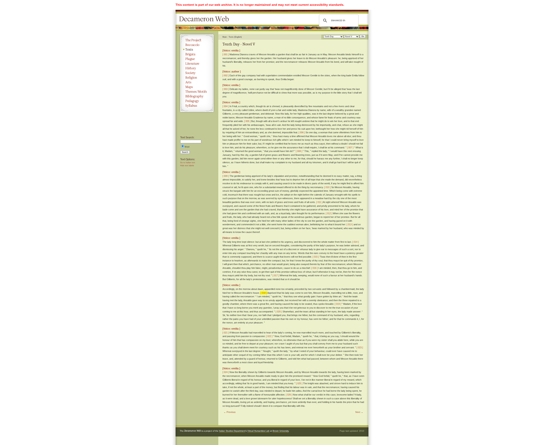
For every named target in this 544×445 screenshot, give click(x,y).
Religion (197, 77)
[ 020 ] (279, 311)
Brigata (197, 54)
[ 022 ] (269, 336)
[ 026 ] (289, 394)
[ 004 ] (225, 106)
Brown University (281, 431)
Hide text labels (187, 165)
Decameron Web (205, 19)
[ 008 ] (299, 151)
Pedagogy (197, 101)
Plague (197, 59)
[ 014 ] (355, 242)
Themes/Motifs (197, 91)
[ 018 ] (264, 293)
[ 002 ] (225, 75)
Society (197, 73)
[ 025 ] (299, 383)
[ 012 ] (329, 213)
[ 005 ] (247, 121)
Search (185, 152)
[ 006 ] (302, 132)
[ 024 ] (225, 372)
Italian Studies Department (232, 431)
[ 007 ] (350, 147)
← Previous (230, 412)
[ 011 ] (319, 202)
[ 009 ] (225, 176)
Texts (197, 49)
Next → (359, 412)
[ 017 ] (276, 275)
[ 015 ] (316, 256)
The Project (197, 40)
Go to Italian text (187, 163)
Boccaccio (197, 45)
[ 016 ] (314, 268)
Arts (197, 82)
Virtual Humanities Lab (258, 431)
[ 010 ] (327, 187)
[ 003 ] (225, 89)
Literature (197, 63)
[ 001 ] (225, 54)
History (197, 68)
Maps (197, 87)
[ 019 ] (338, 304)
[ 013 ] (350, 224)
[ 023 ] (360, 347)
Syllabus (197, 105)
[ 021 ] (225, 332)
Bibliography (197, 96)
